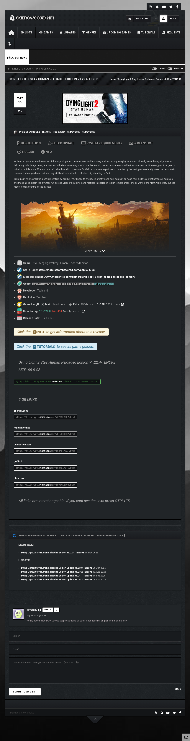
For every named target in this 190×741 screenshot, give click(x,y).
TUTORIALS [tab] (45, 346)
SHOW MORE (93, 250)
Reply (47, 610)
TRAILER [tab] (27, 152)
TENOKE (46, 132)
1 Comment (59, 132)
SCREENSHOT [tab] (143, 143)
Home (112, 79)
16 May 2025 (88, 132)
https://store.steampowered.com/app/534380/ (66, 269)
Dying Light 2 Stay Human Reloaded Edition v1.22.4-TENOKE (52, 552)
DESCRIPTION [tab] (30, 143)
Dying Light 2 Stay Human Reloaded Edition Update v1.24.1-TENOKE (56, 575)
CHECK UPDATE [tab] (63, 143)
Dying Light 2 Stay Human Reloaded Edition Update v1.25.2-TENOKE (56, 579)
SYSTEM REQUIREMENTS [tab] (104, 143)
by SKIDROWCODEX (29, 132)
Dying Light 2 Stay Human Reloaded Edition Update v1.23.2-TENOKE (56, 572)
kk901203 (32, 610)
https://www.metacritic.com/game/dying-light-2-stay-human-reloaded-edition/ (86, 276)
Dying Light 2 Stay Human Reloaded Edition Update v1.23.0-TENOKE (56, 568)
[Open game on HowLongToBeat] (122, 304)
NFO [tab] (48, 152)
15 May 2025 (73, 132)
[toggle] (186, 737)
